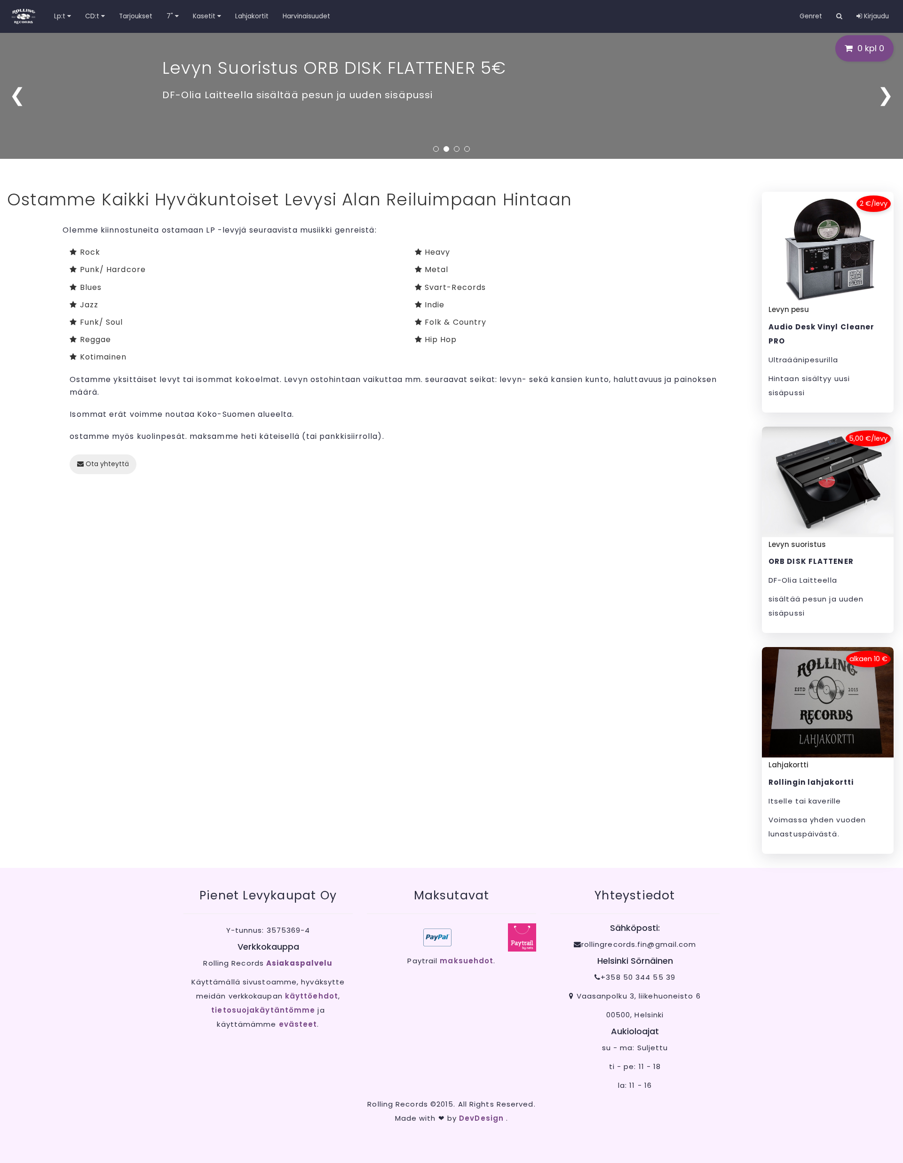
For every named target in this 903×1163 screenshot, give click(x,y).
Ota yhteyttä (106, 463)
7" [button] (170, 16)
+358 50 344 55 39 (638, 977)
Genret (811, 16)
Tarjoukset (135, 16)
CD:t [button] (93, 16)
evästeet (298, 1024)
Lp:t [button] (60, 16)
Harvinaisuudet (306, 16)
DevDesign (482, 1118)
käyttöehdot (311, 996)
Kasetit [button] (205, 16)
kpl (870, 48)
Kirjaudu (875, 16)
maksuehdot (466, 961)
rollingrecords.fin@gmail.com (639, 944)
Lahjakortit (252, 16)
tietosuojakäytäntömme (263, 1010)
